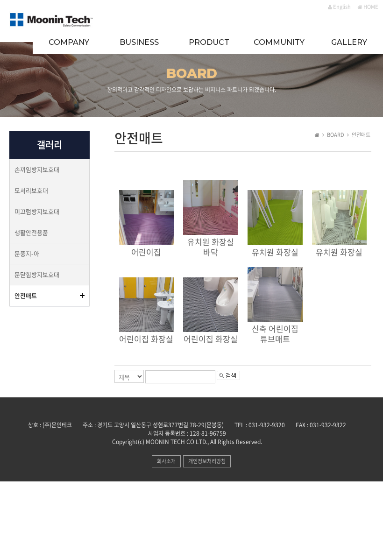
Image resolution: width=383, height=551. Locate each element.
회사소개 (166, 461)
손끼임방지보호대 (36, 169)
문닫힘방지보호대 (36, 274)
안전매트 (25, 295)
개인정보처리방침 (207, 461)
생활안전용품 (31, 232)
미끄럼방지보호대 (36, 211)
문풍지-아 (26, 253)
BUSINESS (139, 42)
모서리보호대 (31, 190)
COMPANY (69, 42)
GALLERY (349, 42)
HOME (370, 7)
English (341, 7)
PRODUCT (209, 42)
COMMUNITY (279, 42)
